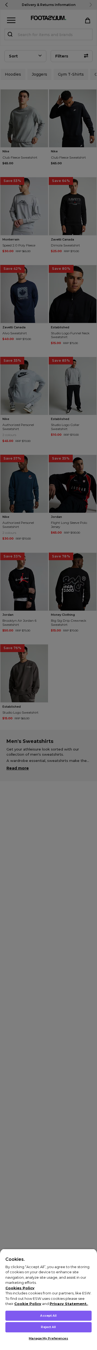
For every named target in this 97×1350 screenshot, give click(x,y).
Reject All (48, 1327)
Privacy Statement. (69, 1303)
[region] (48, 1299)
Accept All (48, 1315)
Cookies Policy (19, 1288)
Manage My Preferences (48, 1338)
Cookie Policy (27, 1303)
